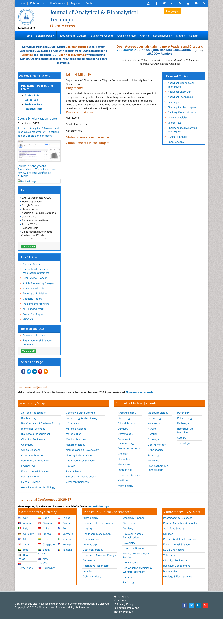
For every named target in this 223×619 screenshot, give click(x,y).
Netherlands (25, 567)
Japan (26, 544)
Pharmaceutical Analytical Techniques (182, 129)
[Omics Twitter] (164, 3)
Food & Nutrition (30, 476)
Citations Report (32, 298)
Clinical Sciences (30, 449)
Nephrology (155, 418)
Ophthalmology (157, 444)
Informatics (72, 423)
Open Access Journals (72, 54)
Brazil (25, 549)
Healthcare (124, 464)
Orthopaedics (156, 449)
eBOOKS (28, 319)
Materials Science (76, 428)
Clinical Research (127, 423)
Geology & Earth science (177, 576)
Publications (37, 3)
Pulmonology (185, 418)
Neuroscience (91, 539)
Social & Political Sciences (81, 476)
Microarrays (175, 122)
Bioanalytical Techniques (182, 107)
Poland (66, 517)
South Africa (44, 551)
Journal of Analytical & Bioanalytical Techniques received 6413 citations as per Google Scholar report (38, 132)
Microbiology (125, 485)
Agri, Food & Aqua (173, 528)
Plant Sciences (74, 471)
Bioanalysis (174, 102)
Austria (66, 523)
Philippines (48, 567)
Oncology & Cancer (134, 517)
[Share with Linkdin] (34, 371)
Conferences (57, 3)
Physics (70, 465)
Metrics (180, 35)
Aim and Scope (32, 264)
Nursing (152, 428)
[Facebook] (184, 605)
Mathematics (73, 433)
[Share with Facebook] (23, 371)
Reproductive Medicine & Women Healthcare (137, 569)
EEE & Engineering (173, 549)
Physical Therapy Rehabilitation (133, 535)
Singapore (48, 544)
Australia (27, 523)
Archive (144, 35)
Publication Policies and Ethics (37, 87)
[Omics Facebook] (156, 3)
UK (24, 539)
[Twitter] (191, 605)
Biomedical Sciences (33, 428)
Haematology (126, 458)
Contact (90, 3)
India (45, 539)
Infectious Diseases (129, 474)
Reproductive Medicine (185, 430)
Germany (28, 533)
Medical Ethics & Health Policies (137, 555)
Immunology (125, 469)
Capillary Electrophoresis (182, 112)
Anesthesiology (127, 412)
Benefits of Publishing (35, 293)
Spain (45, 517)
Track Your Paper (33, 314)
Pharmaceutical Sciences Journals (37, 342)
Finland (66, 528)
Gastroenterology (93, 549)
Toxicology (183, 443)
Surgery (181, 437)
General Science (30, 481)
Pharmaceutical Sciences (80, 460)
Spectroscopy (176, 141)
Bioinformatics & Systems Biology (41, 423)
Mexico (66, 539)
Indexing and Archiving (36, 303)
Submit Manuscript (102, 35)
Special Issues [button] (161, 35)
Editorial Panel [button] (44, 35)
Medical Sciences (76, 439)
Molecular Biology (158, 412)
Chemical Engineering (33, 439)
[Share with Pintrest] (40, 371)
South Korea (24, 557)
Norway (67, 544)
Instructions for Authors (73, 35)
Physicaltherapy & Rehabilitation (158, 467)
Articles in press (126, 35)
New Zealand (43, 560)
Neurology (154, 423)
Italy (25, 528)
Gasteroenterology (129, 448)
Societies (27, 54)
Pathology (154, 455)
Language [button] (172, 11)
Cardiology (124, 418)
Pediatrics (153, 460)
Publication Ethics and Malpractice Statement (36, 271)
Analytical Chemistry (179, 91)
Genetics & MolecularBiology (99, 555)
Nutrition (152, 433)
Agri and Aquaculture (33, 412)
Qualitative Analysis (179, 136)
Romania (67, 549)
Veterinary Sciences (77, 481)
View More (27, 246)
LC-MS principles (178, 117)
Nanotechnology (75, 444)
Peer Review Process (35, 277)
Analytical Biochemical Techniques (181, 84)
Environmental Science (176, 544)
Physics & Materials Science (179, 539)
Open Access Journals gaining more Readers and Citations (160, 46)
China (45, 528)
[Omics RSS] (180, 3)
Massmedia (170, 571)
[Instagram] (205, 605)
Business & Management (35, 433)
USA (25, 517)
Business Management (176, 565)
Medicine (123, 480)
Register (75, 3)
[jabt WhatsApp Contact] (204, 3)
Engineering (28, 465)
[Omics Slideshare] (188, 3)
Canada (47, 523)
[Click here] (148, 3)
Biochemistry (29, 418)
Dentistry (123, 428)
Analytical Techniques (180, 96)
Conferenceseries (77, 46)
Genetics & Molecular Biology (38, 487)
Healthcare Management (97, 533)
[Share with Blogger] (46, 371)
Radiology (183, 423)
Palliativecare (130, 562)
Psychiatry (183, 412)
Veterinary (169, 555)
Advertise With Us (33, 288)
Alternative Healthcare (96, 565)
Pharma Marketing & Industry (180, 523)
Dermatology (125, 433)
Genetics (123, 453)
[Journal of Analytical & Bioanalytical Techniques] (26, 16)
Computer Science (32, 455)
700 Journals (126, 50)
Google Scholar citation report (37, 118)
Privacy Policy (124, 604)
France (46, 533)
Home (21, 3)
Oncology (153, 439)
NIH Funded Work (33, 308)
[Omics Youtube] (196, 3)
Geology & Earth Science (80, 412)
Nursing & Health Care (79, 455)
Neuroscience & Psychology (82, 449)
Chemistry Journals (34, 335)
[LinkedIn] (198, 605)
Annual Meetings (98, 506)
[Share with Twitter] (29, 371)
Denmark (67, 533)
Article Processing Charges (39, 283)
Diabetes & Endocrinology (126, 441)
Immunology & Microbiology (82, 418)
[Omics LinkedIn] (172, 3)
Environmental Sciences (35, 471)
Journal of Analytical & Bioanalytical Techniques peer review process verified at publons (37, 171)
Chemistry (27, 444)
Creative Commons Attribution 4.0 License (84, 603)
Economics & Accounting (36, 460)
